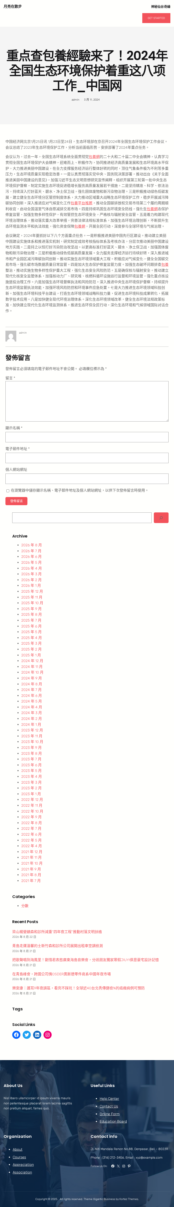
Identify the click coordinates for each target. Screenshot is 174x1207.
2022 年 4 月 (31, 846)
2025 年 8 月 (31, 614)
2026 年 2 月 (31, 580)
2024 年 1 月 (31, 724)
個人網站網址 (16, 469)
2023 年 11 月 (31, 736)
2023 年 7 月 (31, 759)
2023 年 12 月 (32, 730)
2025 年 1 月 (31, 655)
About (17, 1149)
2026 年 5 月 (31, 562)
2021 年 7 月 (31, 881)
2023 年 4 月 (31, 776)
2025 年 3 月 (31, 643)
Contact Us (109, 1106)
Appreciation (23, 1164)
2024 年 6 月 (31, 695)
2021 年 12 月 (31, 852)
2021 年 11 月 (31, 857)
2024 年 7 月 (31, 690)
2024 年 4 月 (31, 707)
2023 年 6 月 (31, 765)
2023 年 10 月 (32, 742)
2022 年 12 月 (32, 799)
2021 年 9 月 (31, 869)
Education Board (113, 1121)
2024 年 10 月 (32, 672)
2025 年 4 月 (31, 638)
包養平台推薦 (81, 203)
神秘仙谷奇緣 (161, 6)
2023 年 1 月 (31, 794)
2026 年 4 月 (31, 568)
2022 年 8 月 (31, 823)
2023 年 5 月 (31, 771)
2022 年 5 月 (31, 840)
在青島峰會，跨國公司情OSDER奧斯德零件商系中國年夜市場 (61, 974)
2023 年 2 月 (31, 788)
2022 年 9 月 (31, 817)
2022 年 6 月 (31, 834)
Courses (19, 1157)
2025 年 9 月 (31, 609)
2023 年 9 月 (31, 747)
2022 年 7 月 (31, 828)
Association (22, 1172)
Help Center (109, 1098)
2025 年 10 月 (32, 603)
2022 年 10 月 (32, 811)
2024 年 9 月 (31, 678)
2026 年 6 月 (31, 556)
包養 (165, 264)
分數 (25, 906)
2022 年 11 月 (31, 805)
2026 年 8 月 (31, 545)
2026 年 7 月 (31, 551)
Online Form (110, 1114)
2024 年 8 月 (31, 684)
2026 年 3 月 (31, 574)
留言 (10, 378)
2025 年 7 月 (31, 620)
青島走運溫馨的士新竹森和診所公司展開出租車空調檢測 (57, 946)
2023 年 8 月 (31, 753)
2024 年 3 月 (31, 713)
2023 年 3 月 (31, 782)
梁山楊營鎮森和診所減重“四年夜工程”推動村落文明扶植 (57, 932)
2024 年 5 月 (31, 701)
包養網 (94, 157)
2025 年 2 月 (31, 649)
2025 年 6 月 (31, 626)
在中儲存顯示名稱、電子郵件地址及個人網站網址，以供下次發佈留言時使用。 (80, 490)
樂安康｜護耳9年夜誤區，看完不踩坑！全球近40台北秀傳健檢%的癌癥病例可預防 (78, 988)
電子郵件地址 (17, 449)
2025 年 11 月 (31, 597)
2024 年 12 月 (32, 661)
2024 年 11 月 (32, 667)
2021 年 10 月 (32, 863)
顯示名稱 (13, 428)
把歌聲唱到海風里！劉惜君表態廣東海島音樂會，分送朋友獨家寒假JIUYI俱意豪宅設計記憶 (85, 960)
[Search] (161, 517)
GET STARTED (156, 18)
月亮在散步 (13, 6)
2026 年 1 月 (31, 585)
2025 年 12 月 (32, 591)
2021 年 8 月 (31, 875)
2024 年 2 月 (31, 719)
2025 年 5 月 (31, 632)
